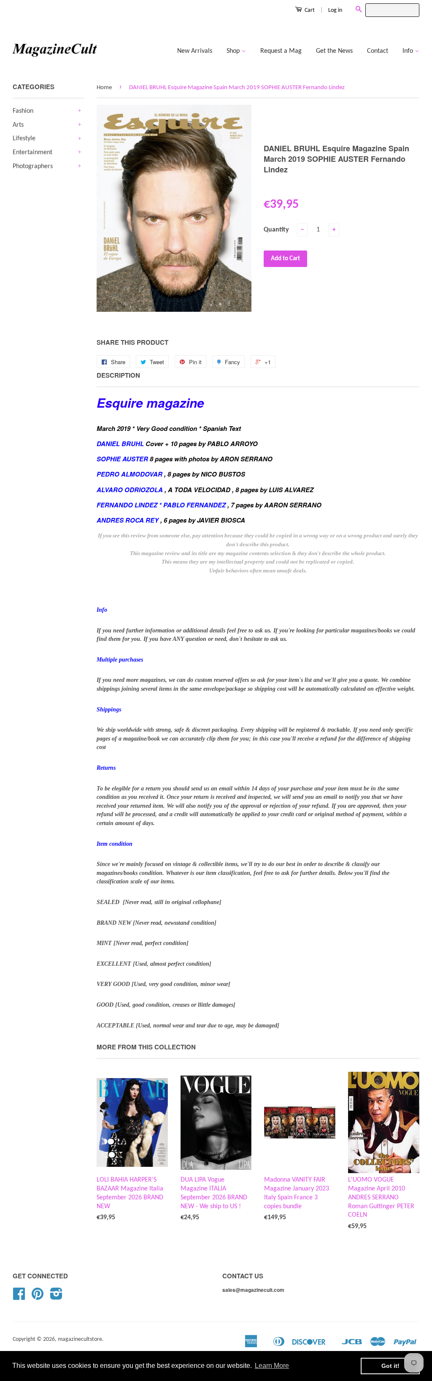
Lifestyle (24, 138)
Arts (18, 125)
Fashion (23, 111)
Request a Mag (281, 51)
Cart (309, 10)
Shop (234, 51)
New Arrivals (194, 51)
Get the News (334, 51)
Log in (335, 10)
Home (104, 87)
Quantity (276, 229)
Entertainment (32, 152)
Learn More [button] (272, 1365)
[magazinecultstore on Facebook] (19, 1297)
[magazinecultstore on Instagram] (56, 1297)
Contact (377, 51)
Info (408, 51)
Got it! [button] (390, 1365)
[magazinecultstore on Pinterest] (37, 1297)
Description (118, 375)
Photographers (33, 166)
